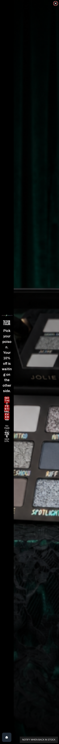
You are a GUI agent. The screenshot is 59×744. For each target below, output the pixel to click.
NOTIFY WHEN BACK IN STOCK (38, 740)
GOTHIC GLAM (6, 399)
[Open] (6, 737)
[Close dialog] (56, 3)
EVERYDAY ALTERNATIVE (7, 416)
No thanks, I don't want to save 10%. (7, 426)
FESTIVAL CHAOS (7, 408)
